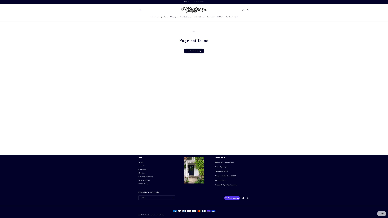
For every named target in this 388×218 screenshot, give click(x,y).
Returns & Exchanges (145, 176)
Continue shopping (194, 51)
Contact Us (142, 169)
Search (140, 162)
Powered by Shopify (158, 214)
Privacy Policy (143, 183)
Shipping (141, 173)
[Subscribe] (172, 197)
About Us (141, 166)
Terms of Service (144, 180)
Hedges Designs (147, 214)
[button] (140, 10)
